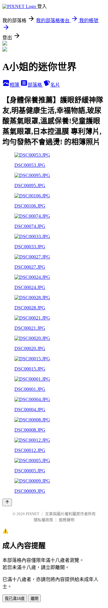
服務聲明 (66, 520)
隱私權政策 (43, 520)
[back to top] (7, 502)
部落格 (35, 84)
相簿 (15, 84)
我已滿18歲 (15, 598)
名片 (55, 84)
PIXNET (32, 514)
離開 (34, 598)
